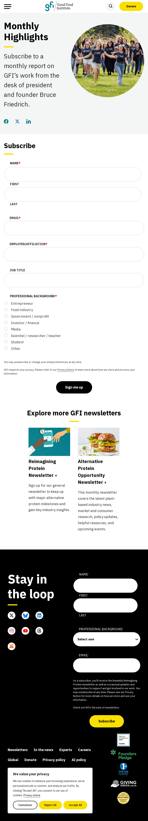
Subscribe (106, 721)
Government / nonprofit (30, 316)
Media (16, 329)
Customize (25, 805)
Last (14, 204)
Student (17, 342)
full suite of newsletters (105, 707)
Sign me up (74, 387)
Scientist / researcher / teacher (36, 336)
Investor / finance (25, 323)
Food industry (22, 310)
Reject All (50, 805)
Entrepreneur (22, 303)
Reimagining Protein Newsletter (42, 468)
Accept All (75, 805)
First (14, 184)
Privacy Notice (65, 369)
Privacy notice (32, 795)
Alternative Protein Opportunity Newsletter (91, 471)
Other (15, 348)
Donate (131, 6)
